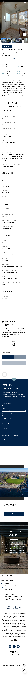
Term (3, 408)
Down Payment (6, 413)
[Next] (24, 344)
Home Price (5, 403)
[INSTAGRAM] (10, 646)
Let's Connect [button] (14, 564)
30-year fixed (6, 410)
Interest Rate (5, 423)
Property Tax (5, 418)
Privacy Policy (20, 665)
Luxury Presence (14, 657)
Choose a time (6, 352)
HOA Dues (5, 428)
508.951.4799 (8, 589)
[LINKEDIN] (18, 646)
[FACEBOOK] (14, 646)
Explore (14, 513)
